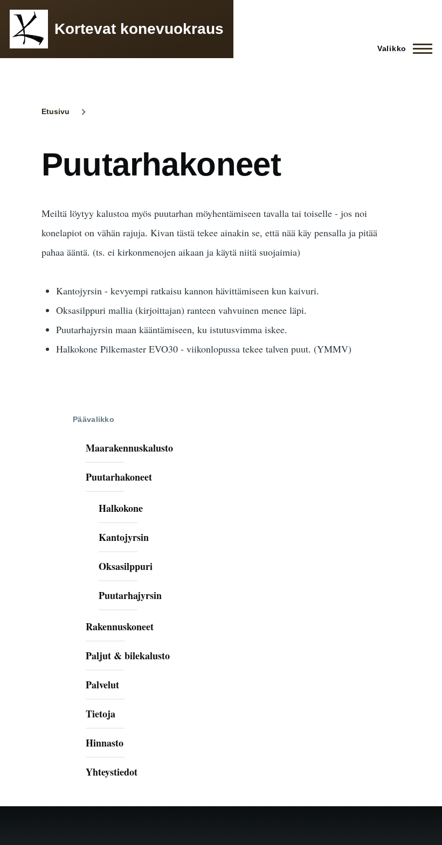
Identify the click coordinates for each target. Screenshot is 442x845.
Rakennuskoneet (120, 626)
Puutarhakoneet (119, 477)
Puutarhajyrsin (130, 595)
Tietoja (100, 714)
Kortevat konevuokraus (139, 28)
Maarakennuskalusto (129, 448)
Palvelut (102, 685)
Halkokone (121, 508)
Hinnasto (104, 743)
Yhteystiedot (111, 772)
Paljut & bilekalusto (128, 656)
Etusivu (56, 111)
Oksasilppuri (126, 566)
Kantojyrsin (124, 537)
